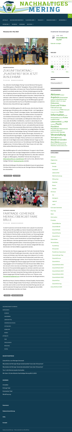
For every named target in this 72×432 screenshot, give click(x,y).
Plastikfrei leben (30, 20)
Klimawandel (54, 117)
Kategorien (6, 310)
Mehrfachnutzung (57, 176)
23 (62, 66)
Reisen (54, 185)
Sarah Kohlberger (18, 80)
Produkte (40, 20)
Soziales (54, 188)
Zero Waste (55, 142)
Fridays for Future (55, 112)
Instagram (22, 24)
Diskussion (55, 103)
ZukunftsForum (56, 258)
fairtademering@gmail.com (11, 276)
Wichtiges (29, 24)
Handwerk (55, 169)
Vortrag (54, 137)
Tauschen (62, 132)
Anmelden (5, 385)
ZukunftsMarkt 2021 (58, 274)
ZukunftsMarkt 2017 (58, 268)
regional (54, 201)
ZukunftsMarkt (63, 142)
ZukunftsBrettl (56, 226)
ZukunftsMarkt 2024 (56, 287)
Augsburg (53, 99)
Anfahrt (62, 95)
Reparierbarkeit (55, 132)
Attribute (53, 191)
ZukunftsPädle (56, 229)
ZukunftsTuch (56, 236)
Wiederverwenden (59, 139)
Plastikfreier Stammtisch (59, 129)
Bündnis (53, 101)
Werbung (59, 137)
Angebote (55, 97)
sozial (53, 204)
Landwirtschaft (55, 119)
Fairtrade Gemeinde (17, 295)
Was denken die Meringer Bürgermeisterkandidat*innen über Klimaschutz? (23, 363)
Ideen (61, 112)
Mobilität (54, 182)
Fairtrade (7, 295)
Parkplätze (53, 124)
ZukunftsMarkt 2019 (58, 271)
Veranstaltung (58, 134)
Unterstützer (54, 239)
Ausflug (57, 99)
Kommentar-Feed (7, 391)
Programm (54, 130)
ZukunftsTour (54, 144)
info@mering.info (18, 161)
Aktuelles (5, 20)
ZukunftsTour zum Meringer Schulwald (13, 360)
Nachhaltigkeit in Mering (10, 306)
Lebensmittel (56, 121)
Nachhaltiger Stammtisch (16, 20)
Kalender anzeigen (56, 43)
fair (53, 195)
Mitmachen (5, 24)
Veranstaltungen (50, 20)
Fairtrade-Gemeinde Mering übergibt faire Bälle (20, 217)
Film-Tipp (53, 210)
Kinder (65, 115)
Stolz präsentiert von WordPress (21, 430)
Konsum (60, 117)
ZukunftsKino (56, 261)
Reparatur (59, 130)
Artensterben (64, 97)
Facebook (14, 24)
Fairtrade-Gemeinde (9, 210)
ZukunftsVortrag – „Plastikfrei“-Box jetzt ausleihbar (20, 74)
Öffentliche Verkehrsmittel (57, 145)
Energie (54, 166)
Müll (66, 122)
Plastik (59, 124)
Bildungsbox (8, 175)
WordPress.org (7, 394)
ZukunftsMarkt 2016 (58, 264)
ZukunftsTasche (56, 233)
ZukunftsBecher (56, 223)
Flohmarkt (66, 109)
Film (61, 110)
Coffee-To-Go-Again (61, 101)
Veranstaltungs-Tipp (57, 255)
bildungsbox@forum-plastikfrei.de (13, 159)
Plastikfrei (17, 175)
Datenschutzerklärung (8, 430)
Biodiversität (63, 99)
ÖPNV (65, 145)
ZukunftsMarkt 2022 (58, 277)
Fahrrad (53, 107)
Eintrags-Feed (6, 388)
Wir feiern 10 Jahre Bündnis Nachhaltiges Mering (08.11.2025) (20, 373)
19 (52, 66)
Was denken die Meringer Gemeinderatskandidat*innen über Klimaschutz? (23, 367)
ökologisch (55, 198)
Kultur (65, 117)
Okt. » (67, 72)
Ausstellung (55, 245)
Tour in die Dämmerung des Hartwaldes (13, 370)
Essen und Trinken (58, 105)
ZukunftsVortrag (8, 67)
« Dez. (52, 72)
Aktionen (55, 94)
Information (62, 20)
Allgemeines (54, 160)
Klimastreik (55, 248)
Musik (62, 122)
